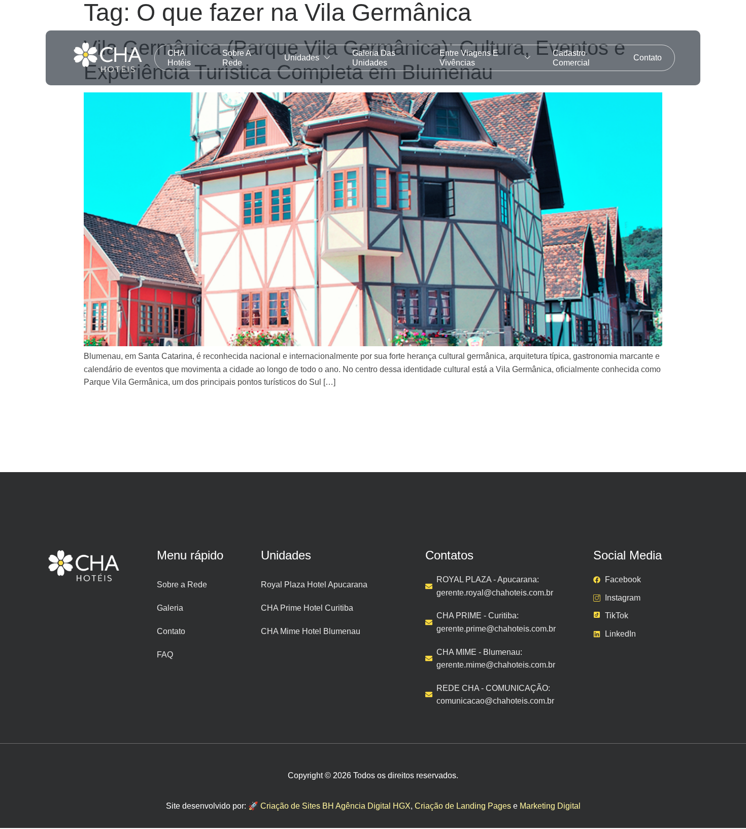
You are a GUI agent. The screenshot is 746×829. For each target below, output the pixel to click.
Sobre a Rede (236, 58)
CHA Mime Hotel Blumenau (310, 631)
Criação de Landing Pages (463, 806)
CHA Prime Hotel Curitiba (307, 608)
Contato (647, 57)
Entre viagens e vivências (468, 58)
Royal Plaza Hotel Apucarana (314, 584)
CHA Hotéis (179, 58)
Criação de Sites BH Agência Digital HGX (335, 806)
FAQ (165, 654)
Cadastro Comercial (571, 58)
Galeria (170, 608)
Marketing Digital (550, 806)
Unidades (301, 57)
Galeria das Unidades (373, 58)
